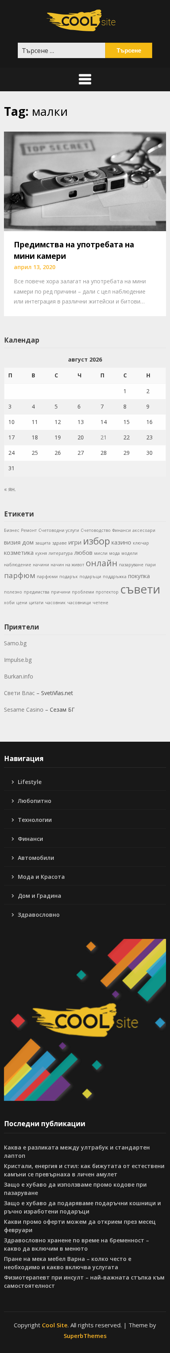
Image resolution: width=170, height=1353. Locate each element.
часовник (55, 602)
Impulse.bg (18, 659)
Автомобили (36, 857)
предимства (36, 592)
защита (43, 543)
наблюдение (17, 564)
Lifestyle (30, 782)
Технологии (35, 819)
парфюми (47, 576)
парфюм (19, 575)
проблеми (83, 592)
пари (150, 564)
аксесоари (143, 530)
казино (121, 542)
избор (96, 540)
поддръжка (115, 576)
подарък (68, 576)
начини (41, 564)
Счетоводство (96, 530)
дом (28, 542)
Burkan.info (18, 676)
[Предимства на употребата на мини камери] (85, 181)
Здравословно (39, 914)
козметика (19, 552)
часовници (79, 602)
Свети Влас (19, 693)
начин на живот (67, 564)
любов (83, 552)
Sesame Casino (23, 709)
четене (100, 602)
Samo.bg (15, 643)
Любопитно (34, 801)
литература (61, 553)
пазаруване (131, 564)
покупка (139, 576)
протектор (107, 592)
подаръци (90, 576)
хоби (9, 602)
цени (21, 602)
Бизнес (11, 530)
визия (12, 542)
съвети (140, 589)
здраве (59, 543)
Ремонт (29, 530)
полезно (13, 592)
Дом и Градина (39, 895)
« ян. (10, 489)
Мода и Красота (41, 876)
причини (60, 592)
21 (103, 437)
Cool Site (55, 1325)
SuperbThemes (85, 1336)
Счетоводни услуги (58, 530)
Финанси (121, 530)
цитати (36, 602)
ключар (141, 543)
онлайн (101, 563)
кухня (41, 553)
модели (129, 553)
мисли (101, 553)
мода (114, 553)
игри (74, 542)
